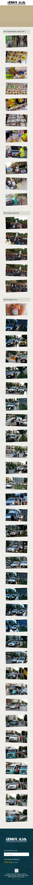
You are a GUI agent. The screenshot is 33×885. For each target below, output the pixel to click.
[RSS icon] (20, 879)
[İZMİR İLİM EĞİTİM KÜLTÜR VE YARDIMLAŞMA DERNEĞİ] (16, 2)
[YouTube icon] (16, 879)
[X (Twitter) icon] (14, 879)
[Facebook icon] (12, 879)
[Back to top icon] (16, 870)
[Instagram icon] (18, 879)
